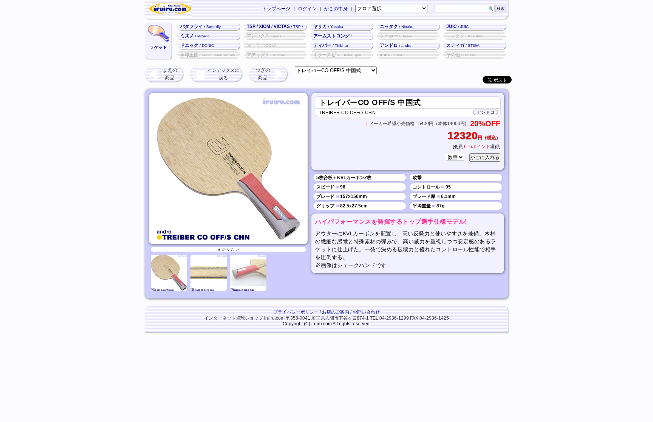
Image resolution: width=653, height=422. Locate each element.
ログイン (307, 8)
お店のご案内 (335, 312)
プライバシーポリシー (296, 312)
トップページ (276, 8)
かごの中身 (336, 8)
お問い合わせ (366, 312)
